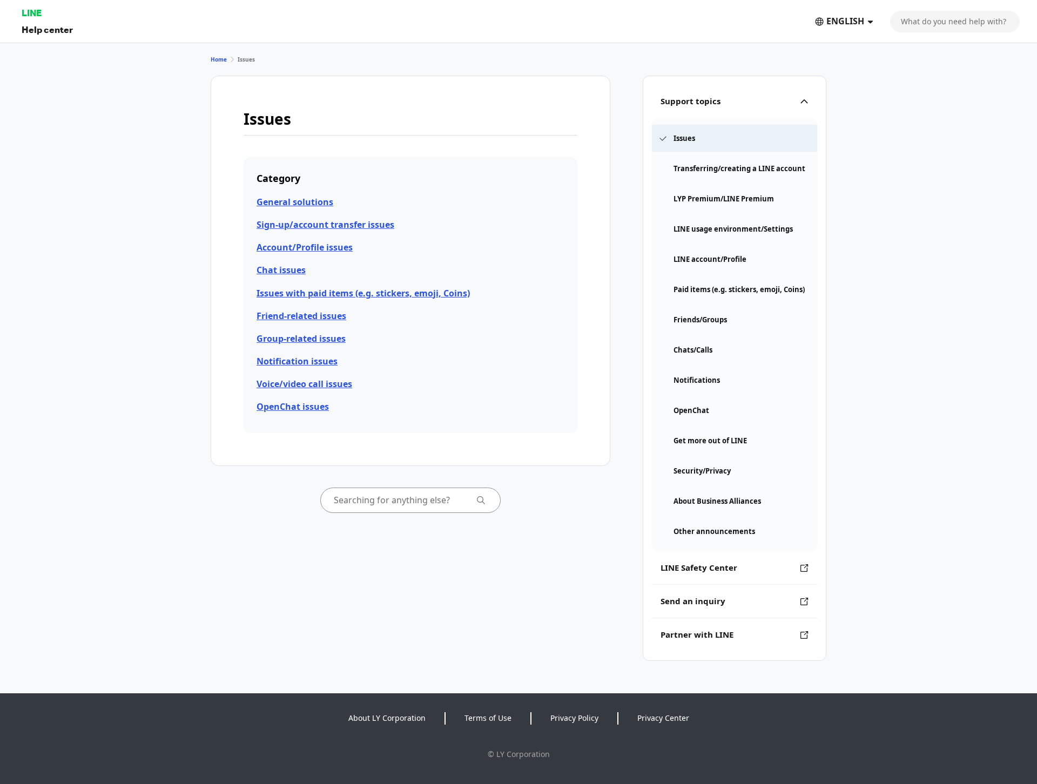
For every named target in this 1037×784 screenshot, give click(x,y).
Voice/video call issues (304, 384)
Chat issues (281, 270)
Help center (47, 29)
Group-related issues (301, 338)
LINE (32, 12)
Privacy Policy (574, 718)
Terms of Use (487, 718)
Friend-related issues (301, 316)
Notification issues (297, 361)
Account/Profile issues (305, 247)
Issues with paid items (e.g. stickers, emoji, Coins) (363, 293)
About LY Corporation (387, 718)
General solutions (295, 202)
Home (219, 59)
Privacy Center (663, 718)
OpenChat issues (293, 407)
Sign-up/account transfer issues (325, 225)
